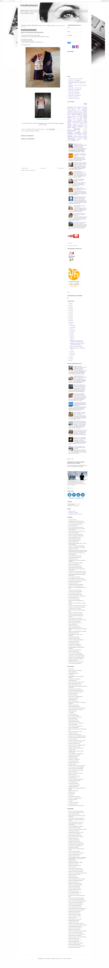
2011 (70, 360)
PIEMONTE (80, 126)
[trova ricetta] (70, 488)
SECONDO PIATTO (81, 132)
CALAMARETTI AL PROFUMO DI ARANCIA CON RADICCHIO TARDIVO (80, 155)
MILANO (85, 121)
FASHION (69, 116)
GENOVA (74, 117)
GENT (78, 117)
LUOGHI (69, 121)
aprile (71, 339)
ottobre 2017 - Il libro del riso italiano (76, 78)
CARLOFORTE (79, 110)
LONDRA (85, 120)
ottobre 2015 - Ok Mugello (74, 93)
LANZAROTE (74, 118)
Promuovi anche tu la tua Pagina (72, 245)
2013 (70, 356)
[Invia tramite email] (49, 129)
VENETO (79, 139)
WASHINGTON (69, 140)
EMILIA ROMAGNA (71, 114)
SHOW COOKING (77, 133)
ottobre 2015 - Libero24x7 (74, 90)
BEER (86, 108)
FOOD (29, 25)
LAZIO (78, 118)
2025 (70, 305)
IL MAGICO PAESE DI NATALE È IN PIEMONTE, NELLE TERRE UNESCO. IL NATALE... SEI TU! (80, 163)
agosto (71, 332)
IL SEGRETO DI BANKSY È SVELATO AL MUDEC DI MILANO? (79, 180)
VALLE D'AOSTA (79, 137)
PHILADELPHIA (84, 125)
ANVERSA (75, 108)
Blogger (69, 958)
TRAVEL (23, 25)
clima (28, 36)
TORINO (79, 134)
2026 (70, 303)
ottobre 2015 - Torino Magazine (75, 89)
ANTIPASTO (70, 108)
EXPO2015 (85, 114)
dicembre (72, 325)
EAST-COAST (84, 113)
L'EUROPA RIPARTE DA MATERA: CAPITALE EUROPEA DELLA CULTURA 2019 (80, 377)
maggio (71, 337)
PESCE (79, 125)
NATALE (79, 122)
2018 (70, 317)
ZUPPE (77, 140)
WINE (53, 25)
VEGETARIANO (71, 139)
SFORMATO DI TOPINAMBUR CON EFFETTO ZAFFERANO (80, 438)
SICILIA (82, 133)
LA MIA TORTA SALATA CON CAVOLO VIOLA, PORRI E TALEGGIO (79, 214)
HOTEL (85, 117)
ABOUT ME (62, 25)
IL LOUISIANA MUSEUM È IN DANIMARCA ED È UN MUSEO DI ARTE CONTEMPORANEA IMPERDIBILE (80, 404)
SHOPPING (48, 25)
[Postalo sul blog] (50, 129)
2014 (70, 324)
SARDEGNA (69, 132)
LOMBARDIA (79, 120)
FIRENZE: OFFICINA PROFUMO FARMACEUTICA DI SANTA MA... (77, 341)
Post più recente (24, 168)
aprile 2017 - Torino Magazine (74, 80)
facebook (41, 124)
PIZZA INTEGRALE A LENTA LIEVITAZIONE (79, 206)
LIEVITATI (85, 118)
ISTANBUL (69, 118)
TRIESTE (69, 137)
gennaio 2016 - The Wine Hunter (75, 87)
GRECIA (81, 117)
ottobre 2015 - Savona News (74, 92)
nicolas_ (61, 958)
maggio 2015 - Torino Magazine (75, 95)
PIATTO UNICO (71, 126)
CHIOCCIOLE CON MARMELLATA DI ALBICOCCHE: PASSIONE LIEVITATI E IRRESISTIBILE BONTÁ (80, 146)
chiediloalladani (29, 5)
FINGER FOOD (75, 116)
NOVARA (69, 123)
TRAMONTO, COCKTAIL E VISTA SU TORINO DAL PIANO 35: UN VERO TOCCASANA (80, 386)
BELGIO (68, 109)
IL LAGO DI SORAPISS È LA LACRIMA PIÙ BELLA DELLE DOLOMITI (79, 447)
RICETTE (85, 129)
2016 (70, 320)
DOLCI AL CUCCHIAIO (72, 113)
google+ (45, 124)
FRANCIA (69, 117)
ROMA (79, 130)
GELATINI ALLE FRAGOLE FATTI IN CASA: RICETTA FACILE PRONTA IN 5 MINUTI (80, 394)
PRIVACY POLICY (80, 127)
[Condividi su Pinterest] (54, 129)
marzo (71, 351)
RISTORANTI (71, 131)
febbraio (71, 353)
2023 (70, 308)
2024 (70, 306)
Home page (42, 168)
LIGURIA (69, 120)
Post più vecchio (61, 168)
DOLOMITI (79, 113)
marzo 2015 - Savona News (74, 98)
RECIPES (35, 25)
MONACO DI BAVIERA (72, 122)
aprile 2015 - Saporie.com (74, 96)
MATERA (81, 121)
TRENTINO (75, 136)
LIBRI (81, 118)
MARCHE (73, 121)
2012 (70, 358)
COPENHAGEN (76, 112)
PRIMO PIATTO (71, 127)
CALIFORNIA (70, 110)
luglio (71, 334)
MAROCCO (78, 121)
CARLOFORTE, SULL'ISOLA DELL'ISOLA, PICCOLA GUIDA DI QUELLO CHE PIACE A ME (80, 422)
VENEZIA (85, 139)
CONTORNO (69, 112)
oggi (22, 39)
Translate (77, 505)
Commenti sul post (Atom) (30, 170)
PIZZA (86, 126)
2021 (70, 312)
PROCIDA (85, 127)
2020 (70, 313)
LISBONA (74, 120)
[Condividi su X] (51, 129)
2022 (70, 310)
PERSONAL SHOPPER (72, 125)
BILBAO (79, 109)
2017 (70, 318)
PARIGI (81, 123)
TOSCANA (85, 134)
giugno (71, 335)
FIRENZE (80, 116)
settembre (72, 330)
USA (75, 137)
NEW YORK (84, 122)
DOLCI (85, 112)
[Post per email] (47, 129)
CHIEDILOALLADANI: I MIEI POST (75, 514)
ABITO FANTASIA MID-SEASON (76, 346)
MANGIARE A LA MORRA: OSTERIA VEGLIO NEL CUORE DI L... (77, 344)
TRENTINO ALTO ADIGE (82, 136)
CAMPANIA (75, 110)
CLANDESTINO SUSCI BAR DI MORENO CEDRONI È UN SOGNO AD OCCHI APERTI (80, 198)
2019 (70, 315)
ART (44, 25)
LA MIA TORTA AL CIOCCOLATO (80, 430)
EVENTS (40, 25)
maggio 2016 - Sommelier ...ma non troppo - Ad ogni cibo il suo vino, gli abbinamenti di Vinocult (77, 82)
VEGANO (85, 137)
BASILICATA (82, 108)
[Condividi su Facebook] (52, 129)
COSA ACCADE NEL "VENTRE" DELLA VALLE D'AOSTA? (80, 223)
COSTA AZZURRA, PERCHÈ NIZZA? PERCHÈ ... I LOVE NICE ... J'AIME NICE (79, 413)
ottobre (71, 328)
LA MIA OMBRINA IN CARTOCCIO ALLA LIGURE (79, 172)
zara (42, 42)
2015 (70, 322)
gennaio (71, 354)
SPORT (85, 133)
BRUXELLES (84, 109)
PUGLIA (68, 129)
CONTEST (57, 25)
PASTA (85, 123)
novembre (72, 327)
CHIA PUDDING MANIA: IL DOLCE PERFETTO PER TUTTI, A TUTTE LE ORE (80, 189)
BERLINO (74, 109)
